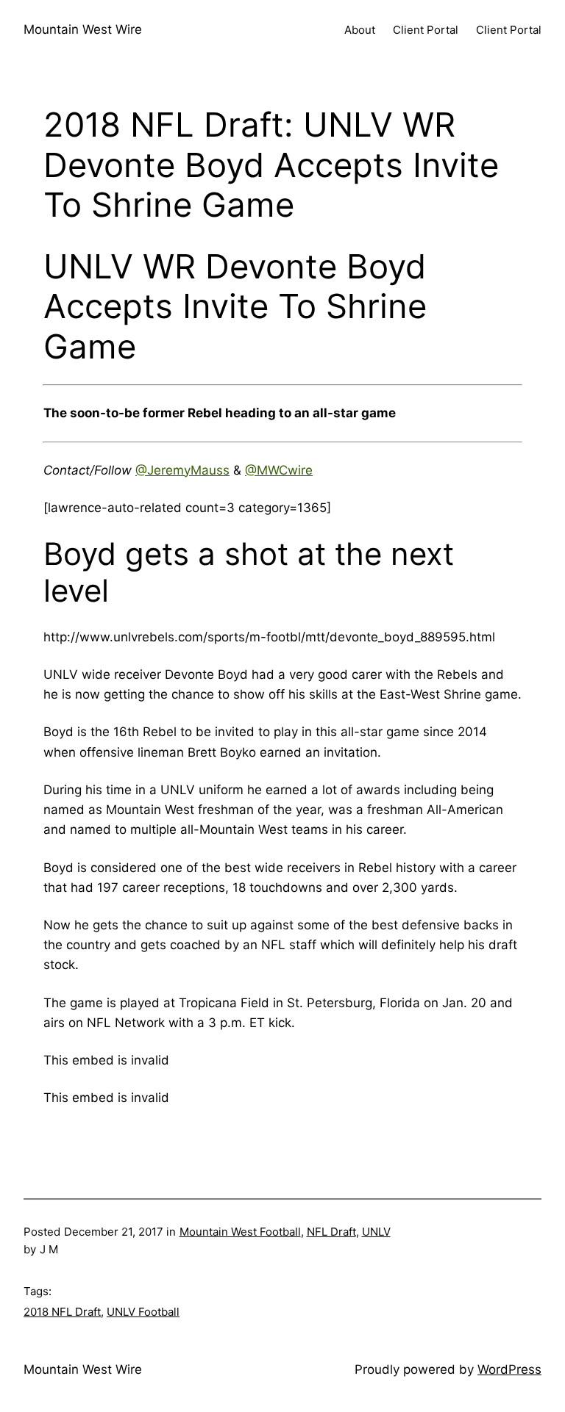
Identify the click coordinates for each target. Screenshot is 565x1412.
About (359, 30)
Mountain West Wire (83, 29)
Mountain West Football (240, 1232)
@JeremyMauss (182, 470)
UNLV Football (143, 1312)
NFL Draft (331, 1232)
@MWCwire (279, 470)
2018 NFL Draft (62, 1312)
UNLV (376, 1232)
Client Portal (425, 30)
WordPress (509, 1369)
